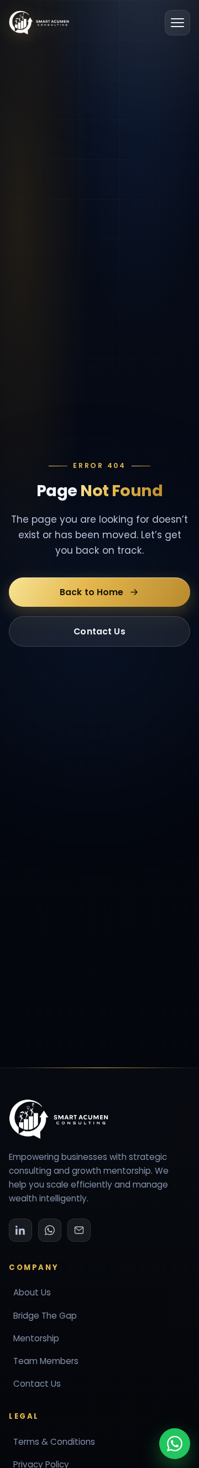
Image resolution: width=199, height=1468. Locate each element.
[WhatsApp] (49, 1230)
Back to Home (92, 592)
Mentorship (36, 1338)
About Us (32, 1292)
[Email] (79, 1230)
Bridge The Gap (45, 1315)
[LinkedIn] (20, 1230)
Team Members (45, 1361)
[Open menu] (177, 22)
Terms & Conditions (54, 1442)
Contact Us (99, 631)
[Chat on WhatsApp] (174, 1443)
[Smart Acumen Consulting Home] (39, 23)
